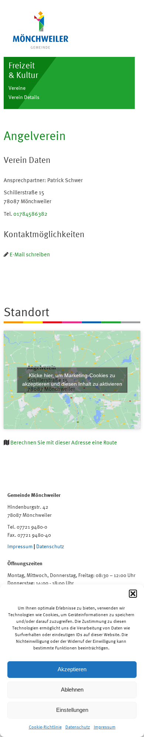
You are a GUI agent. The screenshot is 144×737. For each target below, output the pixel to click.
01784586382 (30, 214)
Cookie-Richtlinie (45, 727)
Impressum (105, 727)
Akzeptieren (72, 669)
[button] (133, 593)
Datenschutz (77, 727)
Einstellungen (72, 710)
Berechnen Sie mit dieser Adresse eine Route (63, 442)
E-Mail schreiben (30, 254)
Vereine (16, 88)
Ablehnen (72, 689)
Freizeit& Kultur (23, 70)
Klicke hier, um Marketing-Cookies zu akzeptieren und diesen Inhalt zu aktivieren (72, 379)
